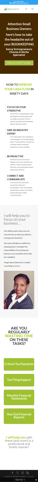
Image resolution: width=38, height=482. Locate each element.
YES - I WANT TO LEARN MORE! (19, 458)
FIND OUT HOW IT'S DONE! (19, 63)
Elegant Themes (19, 476)
